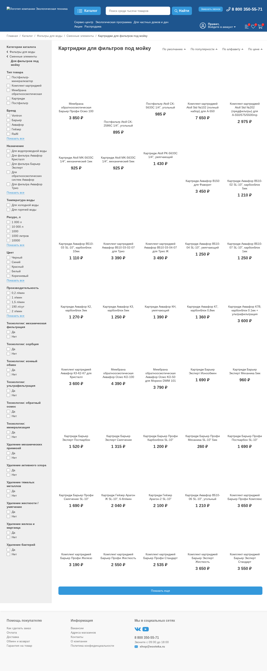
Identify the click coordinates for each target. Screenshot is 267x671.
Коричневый (20, 275)
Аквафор (18, 124)
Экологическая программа (113, 22)
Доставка (13, 637)
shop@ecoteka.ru (152, 646)
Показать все (15, 138)
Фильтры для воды (49, 35)
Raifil (15, 133)
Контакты (77, 637)
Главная (12, 35)
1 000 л (17, 222)
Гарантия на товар (19, 645)
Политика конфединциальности (92, 645)
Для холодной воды (25, 205)
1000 (15, 231)
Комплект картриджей (27, 85)
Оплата (12, 632)
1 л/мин (17, 297)
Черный (17, 257)
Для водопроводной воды (29, 151)
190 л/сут (18, 306)
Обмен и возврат (18, 641)
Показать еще (160, 590)
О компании (79, 641)
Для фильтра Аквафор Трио (27, 186)
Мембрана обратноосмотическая (27, 92)
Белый (16, 271)
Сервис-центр (83, 22)
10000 (16, 240)
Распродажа (92, 26)
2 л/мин (17, 311)
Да (13, 332)
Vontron (17, 115)
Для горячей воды (24, 209)
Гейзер (16, 129)
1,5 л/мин (18, 302)
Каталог (27, 35)
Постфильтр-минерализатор (22, 79)
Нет (14, 336)
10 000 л (17, 226)
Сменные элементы (80, 35)
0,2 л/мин (18, 292)
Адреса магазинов (83, 632)
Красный (18, 266)
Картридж (18, 98)
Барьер (17, 120)
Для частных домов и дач (151, 22)
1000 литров (20, 235)
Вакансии (77, 628)
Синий (16, 262)
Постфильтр (20, 103)
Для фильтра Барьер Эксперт (26, 165)
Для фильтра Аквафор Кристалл (27, 157)
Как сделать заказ (19, 628)
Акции (78, 26)
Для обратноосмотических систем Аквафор (27, 175)
